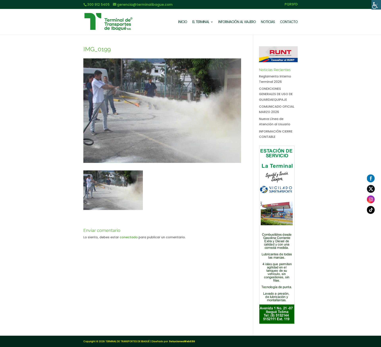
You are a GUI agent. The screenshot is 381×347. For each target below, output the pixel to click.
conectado (129, 237)
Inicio (182, 22)
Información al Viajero (237, 22)
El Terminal (200, 22)
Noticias (268, 22)
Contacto (289, 22)
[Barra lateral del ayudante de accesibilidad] (376, 5)
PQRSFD (291, 5)
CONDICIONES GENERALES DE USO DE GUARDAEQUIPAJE (276, 94)
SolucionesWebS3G (182, 341)
